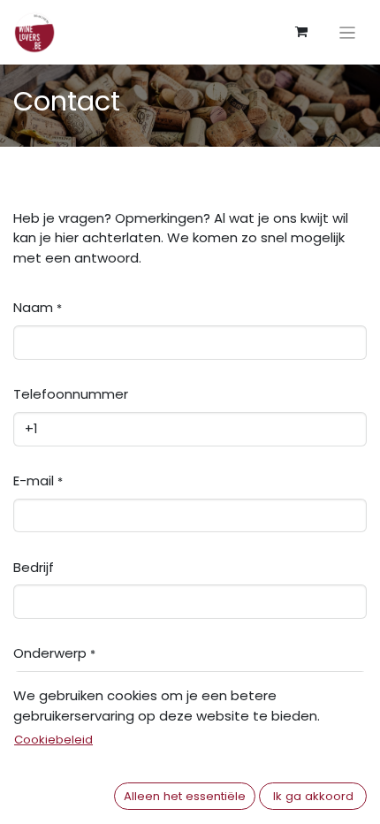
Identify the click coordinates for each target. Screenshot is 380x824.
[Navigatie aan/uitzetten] (348, 32)
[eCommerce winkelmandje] (301, 32)
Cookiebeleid (53, 739)
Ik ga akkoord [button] (313, 796)
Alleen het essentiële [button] (185, 796)
